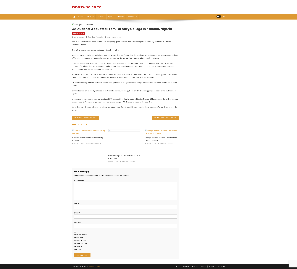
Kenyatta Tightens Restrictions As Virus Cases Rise (124, 157)
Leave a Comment (114, 37)
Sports (110, 17)
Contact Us (132, 17)
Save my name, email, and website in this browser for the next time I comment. (80, 242)
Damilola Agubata (95, 37)
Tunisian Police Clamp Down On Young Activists (87, 139)
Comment (79, 181)
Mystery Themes (94, 266)
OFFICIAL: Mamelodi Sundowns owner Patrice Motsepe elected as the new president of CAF (87, 118)
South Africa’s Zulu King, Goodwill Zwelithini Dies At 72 (166, 118)
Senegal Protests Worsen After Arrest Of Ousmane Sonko (161, 139)
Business (101, 17)
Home (80, 17)
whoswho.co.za (87, 7)
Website (77, 222)
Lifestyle (120, 17)
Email (77, 213)
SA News (90, 17)
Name (77, 203)
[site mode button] (218, 16)
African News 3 (78, 33)
